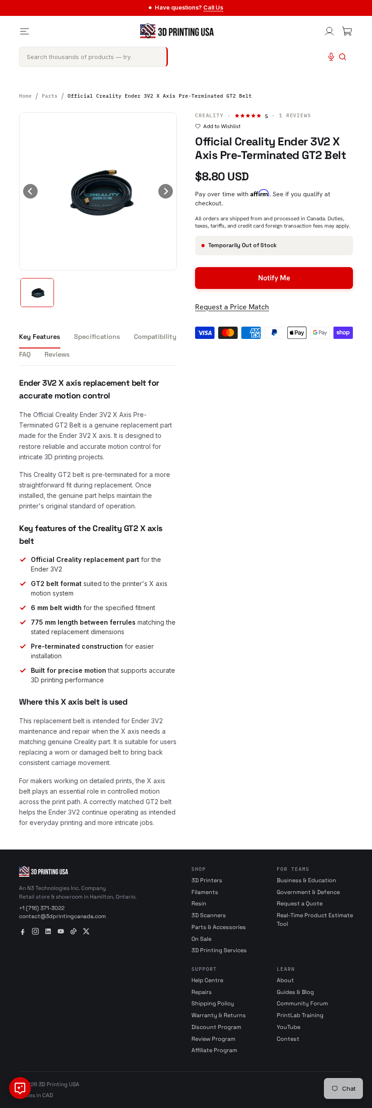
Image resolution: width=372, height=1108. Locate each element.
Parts (50, 96)
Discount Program (216, 1027)
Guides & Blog (295, 992)
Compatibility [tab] (155, 337)
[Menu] (24, 31)
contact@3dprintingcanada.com (62, 916)
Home (25, 96)
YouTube (288, 1027)
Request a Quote (300, 903)
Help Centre (207, 980)
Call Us (213, 7)
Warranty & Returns (218, 1015)
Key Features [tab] (39, 337)
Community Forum (302, 1003)
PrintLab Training (300, 1015)
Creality (209, 115)
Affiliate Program (214, 1050)
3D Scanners (208, 915)
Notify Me (274, 278)
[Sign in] (329, 31)
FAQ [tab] (25, 354)
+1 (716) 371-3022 (41, 908)
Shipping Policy (212, 1003)
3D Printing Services (219, 950)
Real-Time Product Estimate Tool (315, 920)
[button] (37, 292)
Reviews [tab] (57, 354)
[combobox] (93, 57)
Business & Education (306, 880)
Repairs (201, 992)
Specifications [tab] (97, 337)
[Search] (342, 57)
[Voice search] (331, 56)
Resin (198, 903)
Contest (288, 1039)
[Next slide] (165, 191)
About (285, 980)
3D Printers (206, 880)
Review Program (213, 1039)
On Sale (201, 939)
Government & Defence (308, 892)
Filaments (204, 892)
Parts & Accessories (218, 927)
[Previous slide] (30, 191)
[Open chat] (20, 1088)
